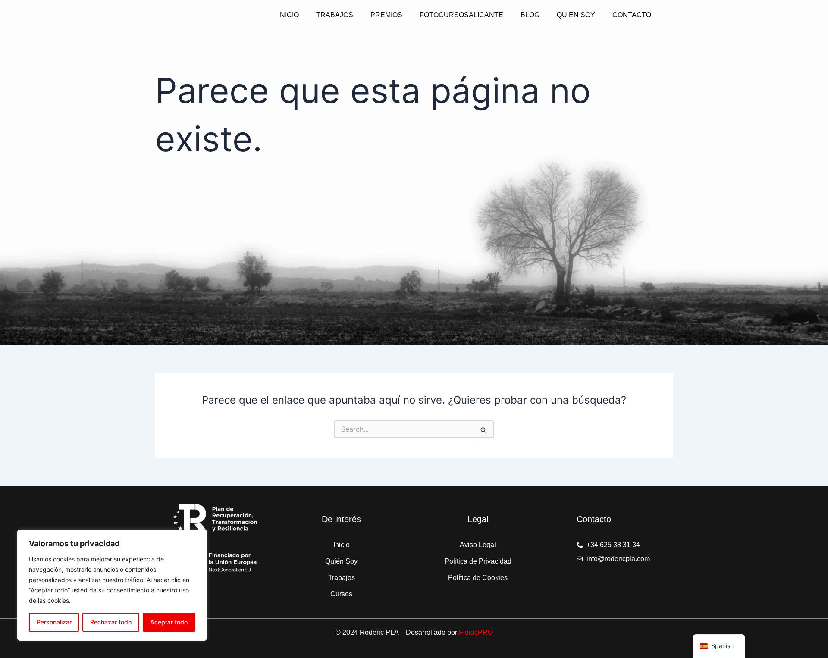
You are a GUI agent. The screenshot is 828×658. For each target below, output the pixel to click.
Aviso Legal (478, 544)
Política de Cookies (478, 577)
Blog (530, 15)
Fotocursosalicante (461, 15)
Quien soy (576, 15)
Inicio (288, 15)
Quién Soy (341, 561)
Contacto (631, 15)
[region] (112, 585)
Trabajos (334, 15)
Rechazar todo (111, 622)
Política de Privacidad (478, 561)
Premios (386, 15)
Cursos (341, 594)
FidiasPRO (476, 632)
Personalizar (54, 622)
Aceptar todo (169, 622)
